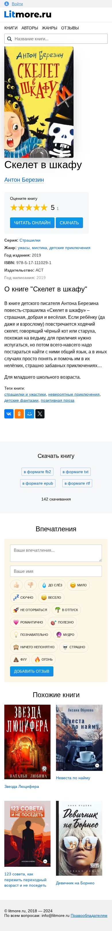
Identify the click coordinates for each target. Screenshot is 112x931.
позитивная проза (57, 400)
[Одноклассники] (19, 413)
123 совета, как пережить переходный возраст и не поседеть (25, 880)
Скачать (69, 222)
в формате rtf (77, 483)
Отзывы (70, 28)
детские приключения (69, 247)
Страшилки (30, 240)
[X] (40, 413)
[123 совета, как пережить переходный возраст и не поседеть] (27, 865)
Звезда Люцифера (21, 786)
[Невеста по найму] (79, 769)
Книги (11, 28)
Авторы (30, 28)
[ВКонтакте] (8, 413)
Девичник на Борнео (75, 883)
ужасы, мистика (32, 247)
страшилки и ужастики (25, 394)
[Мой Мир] (29, 413)
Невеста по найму (73, 777)
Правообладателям (89, 915)
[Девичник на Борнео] (79, 874)
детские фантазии (21, 400)
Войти (17, 3)
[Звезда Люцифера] (27, 777)
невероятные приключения (74, 394)
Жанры (49, 28)
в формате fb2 (37, 471)
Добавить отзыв (31, 671)
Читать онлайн (32, 222)
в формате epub (37, 483)
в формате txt (75, 471)
